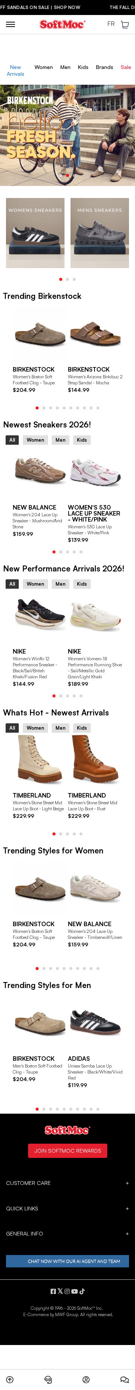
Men (65, 67)
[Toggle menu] (10, 24)
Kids (83, 67)
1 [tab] (60, 175)
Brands (104, 67)
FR (111, 24)
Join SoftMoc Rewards (67, 1150)
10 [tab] (97, 407)
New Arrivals (15, 70)
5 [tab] (64, 407)
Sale (126, 67)
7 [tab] (77, 407)
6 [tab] (70, 407)
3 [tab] (74, 175)
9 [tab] (91, 407)
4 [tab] (57, 407)
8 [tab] (84, 407)
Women (43, 67)
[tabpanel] (67, 132)
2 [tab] (67, 175)
